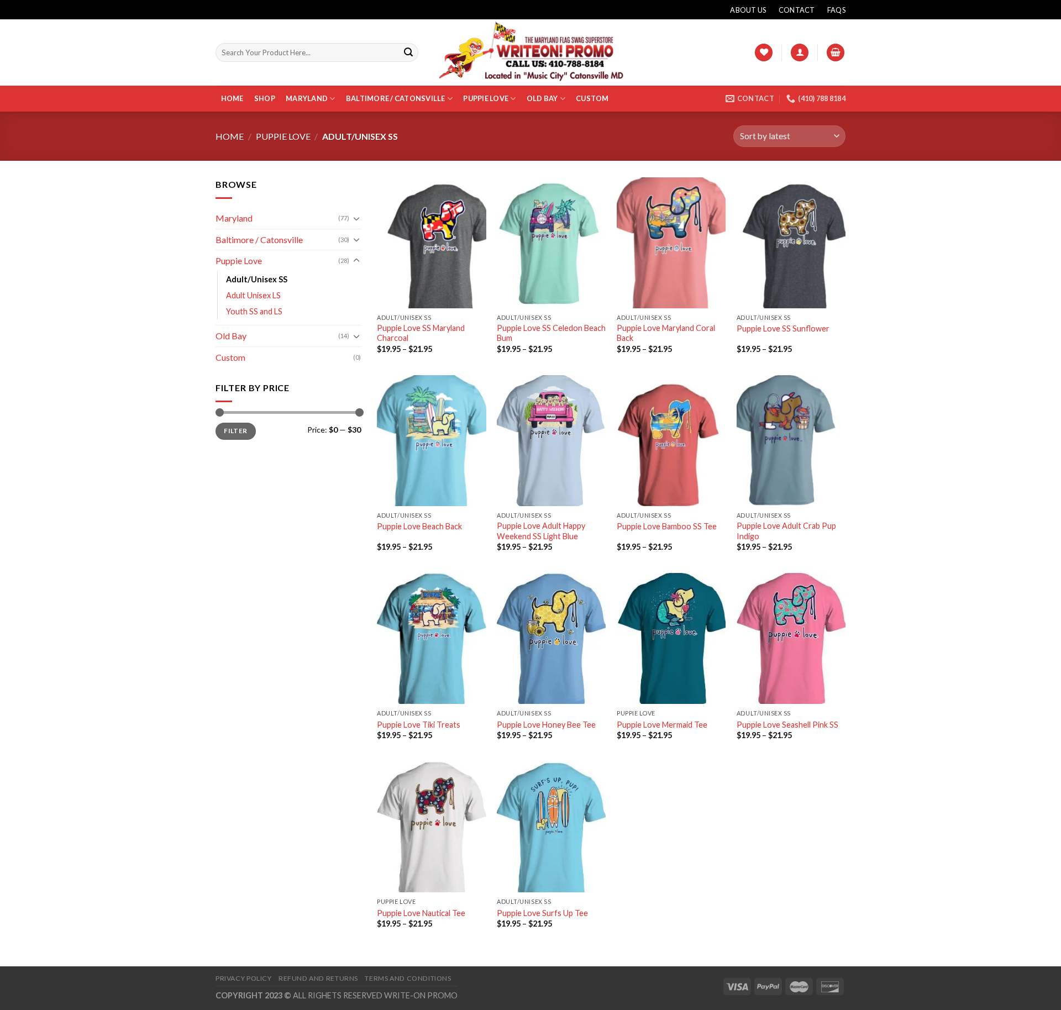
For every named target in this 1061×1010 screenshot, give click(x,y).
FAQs (836, 10)
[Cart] (835, 53)
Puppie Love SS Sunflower (783, 328)
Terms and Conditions (408, 978)
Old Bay (542, 98)
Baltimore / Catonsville (395, 98)
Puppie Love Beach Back (419, 526)
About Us (748, 10)
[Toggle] (356, 218)
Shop (264, 98)
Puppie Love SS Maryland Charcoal (421, 333)
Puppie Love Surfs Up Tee (542, 913)
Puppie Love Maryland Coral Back (666, 333)
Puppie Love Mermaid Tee (662, 724)
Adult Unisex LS (253, 295)
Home (232, 98)
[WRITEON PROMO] (530, 52)
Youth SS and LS (254, 311)
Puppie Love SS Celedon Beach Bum (551, 333)
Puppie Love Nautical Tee (421, 913)
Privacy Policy (244, 978)
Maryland (307, 98)
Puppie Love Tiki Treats (418, 724)
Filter (235, 431)
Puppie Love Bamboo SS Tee (667, 526)
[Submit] (408, 52)
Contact (797, 10)
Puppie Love (485, 98)
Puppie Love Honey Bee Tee (546, 724)
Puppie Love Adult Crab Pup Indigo (786, 531)
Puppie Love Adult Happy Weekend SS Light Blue (541, 531)
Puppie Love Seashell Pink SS (787, 724)
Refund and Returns (318, 978)
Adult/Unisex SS (256, 279)
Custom (592, 98)
